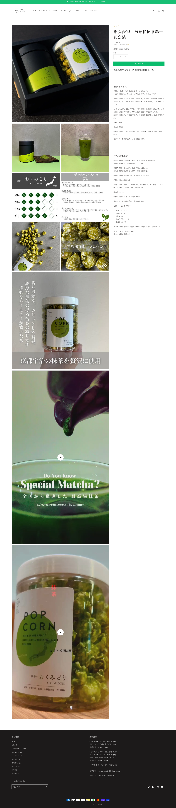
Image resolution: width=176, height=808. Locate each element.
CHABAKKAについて (19, 748)
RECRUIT (15, 774)
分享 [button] (117, 26)
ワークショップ (17, 756)
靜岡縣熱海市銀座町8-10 (104, 757)
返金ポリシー (16, 766)
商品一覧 (15, 745)
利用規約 (15, 770)
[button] (154, 10)
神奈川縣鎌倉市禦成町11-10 (105, 744)
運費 (128, 45)
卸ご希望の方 (16, 759)
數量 (114, 53)
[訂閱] (46, 787)
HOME (14, 741)
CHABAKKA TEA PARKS (85, 804)
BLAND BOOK (17, 752)
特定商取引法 (16, 763)
